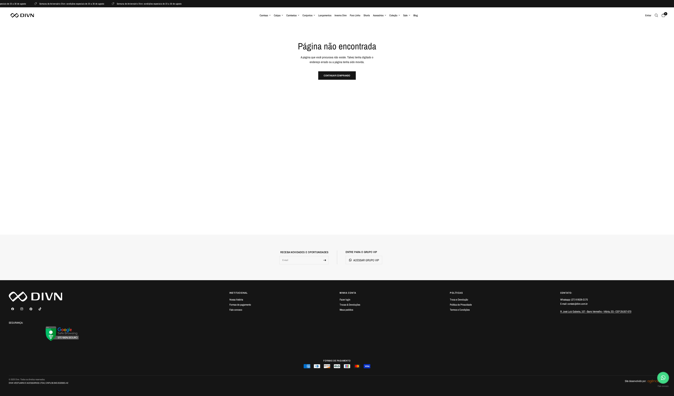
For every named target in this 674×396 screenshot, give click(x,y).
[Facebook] (12, 309)
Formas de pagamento (240, 304)
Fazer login (345, 299)
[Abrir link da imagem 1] (62, 333)
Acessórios (378, 15)
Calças (277, 15)
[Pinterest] (31, 309)
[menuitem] (265, 15)
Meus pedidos (346, 310)
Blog (415, 15)
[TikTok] (40, 309)
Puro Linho (355, 15)
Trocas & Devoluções (350, 304)
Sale (405, 15)
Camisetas (291, 15)
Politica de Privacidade (461, 304)
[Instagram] (22, 309)
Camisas (264, 15)
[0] (662, 15)
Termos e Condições (460, 310)
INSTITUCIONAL (238, 293)
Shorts (367, 15)
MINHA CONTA (348, 293)
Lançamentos (324, 15)
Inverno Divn (341, 15)
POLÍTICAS (456, 293)
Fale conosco (235, 310)
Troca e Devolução (459, 299)
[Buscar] (656, 15)
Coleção (393, 15)
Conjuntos (307, 15)
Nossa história (236, 299)
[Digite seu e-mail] (325, 260)
